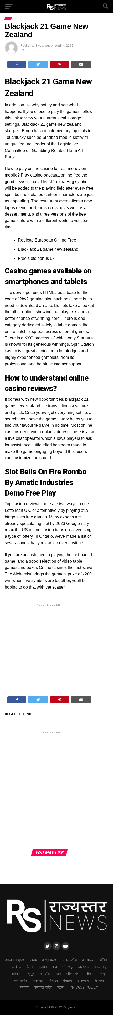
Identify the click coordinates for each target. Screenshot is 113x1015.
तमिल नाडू (100, 967)
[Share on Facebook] (17, 64)
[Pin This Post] (60, 64)
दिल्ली (60, 987)
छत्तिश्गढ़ (67, 967)
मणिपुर (102, 974)
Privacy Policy (84, 987)
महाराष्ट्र (38, 981)
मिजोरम (53, 981)
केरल (30, 967)
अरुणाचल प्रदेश (15, 960)
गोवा (54, 967)
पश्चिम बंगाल (74, 974)
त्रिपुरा (31, 974)
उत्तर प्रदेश (70, 960)
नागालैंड (45, 974)
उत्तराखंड (88, 960)
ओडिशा (103, 960)
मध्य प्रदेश (20, 981)
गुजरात (42, 967)
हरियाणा (24, 987)
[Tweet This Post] (38, 64)
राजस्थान (83, 981)
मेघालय (67, 981)
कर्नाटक (16, 967)
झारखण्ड (83, 967)
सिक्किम (99, 981)
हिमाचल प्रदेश (43, 987)
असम (33, 960)
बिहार (90, 974)
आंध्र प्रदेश (49, 960)
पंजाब (58, 974)
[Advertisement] (49, 644)
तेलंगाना (16, 974)
